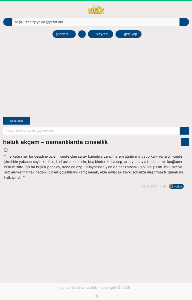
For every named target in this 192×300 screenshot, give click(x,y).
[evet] (184, 131)
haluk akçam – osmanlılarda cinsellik (55, 142)
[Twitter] (97, 296)
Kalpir (178, 186)
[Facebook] (91, 296)
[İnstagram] (102, 296)
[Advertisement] (96, 81)
